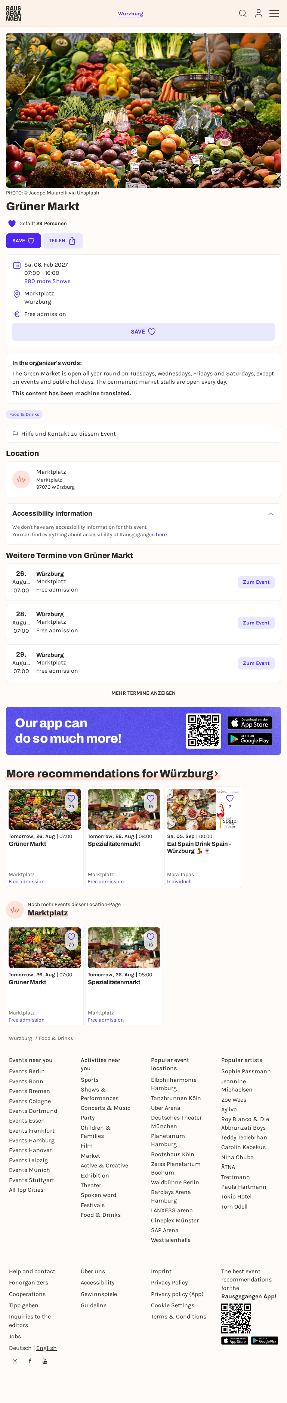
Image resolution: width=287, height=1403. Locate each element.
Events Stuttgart (31, 1180)
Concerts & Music (105, 1107)
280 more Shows (47, 281)
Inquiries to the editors (30, 1320)
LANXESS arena (172, 1210)
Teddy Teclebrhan (244, 1137)
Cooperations (27, 1294)
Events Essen (27, 1120)
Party (88, 1117)
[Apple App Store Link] (234, 1340)
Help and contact (32, 1271)
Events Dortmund (33, 1110)
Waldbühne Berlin (175, 1182)
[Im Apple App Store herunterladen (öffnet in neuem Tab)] (249, 723)
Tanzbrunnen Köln (176, 1098)
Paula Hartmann (243, 1186)
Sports (90, 1079)
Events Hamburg (32, 1140)
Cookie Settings (172, 1305)
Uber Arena (165, 1107)
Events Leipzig (28, 1160)
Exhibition (95, 1175)
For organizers (28, 1282)
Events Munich (29, 1169)
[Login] (258, 13)
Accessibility (97, 1282)
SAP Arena (165, 1230)
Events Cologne (30, 1101)
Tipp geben (23, 1305)
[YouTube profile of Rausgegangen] (45, 1361)
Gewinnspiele (99, 1294)
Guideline (94, 1305)
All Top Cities (26, 1189)
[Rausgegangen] (13, 13)
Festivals (93, 1205)
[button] (143, 332)
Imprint (161, 1271)
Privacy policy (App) (177, 1294)
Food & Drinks (24, 414)
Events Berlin (27, 1071)
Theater (91, 1185)
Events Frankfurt (32, 1130)
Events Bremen (29, 1091)
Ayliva (229, 1109)
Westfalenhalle (171, 1239)
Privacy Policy (169, 1282)
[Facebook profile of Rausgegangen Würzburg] (30, 1361)
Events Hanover (30, 1150)
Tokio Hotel (236, 1196)
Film (87, 1145)
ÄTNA (228, 1166)
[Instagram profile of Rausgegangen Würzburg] (15, 1361)
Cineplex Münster (175, 1220)
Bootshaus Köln (172, 1154)
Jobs (15, 1336)
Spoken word (98, 1194)
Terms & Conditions (178, 1316)
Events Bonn (26, 1081)
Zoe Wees (233, 1099)
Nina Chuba (237, 1157)
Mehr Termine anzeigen (143, 693)
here (161, 534)
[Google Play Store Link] (264, 1340)
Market (90, 1155)
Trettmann (235, 1177)
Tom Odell (234, 1206)
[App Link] (236, 1318)
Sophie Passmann (246, 1071)
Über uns (93, 1271)
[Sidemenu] (274, 13)
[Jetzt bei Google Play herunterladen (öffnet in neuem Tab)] (249, 739)
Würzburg (20, 1038)
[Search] (243, 13)
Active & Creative (104, 1165)
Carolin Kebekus (243, 1147)
